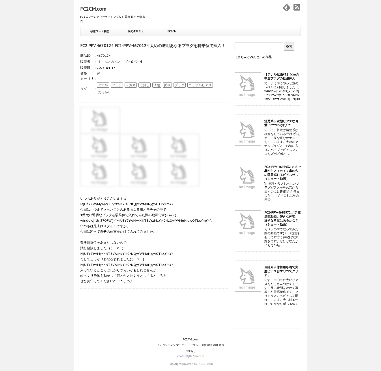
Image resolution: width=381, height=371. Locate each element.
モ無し (144, 85)
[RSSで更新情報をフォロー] (297, 7)
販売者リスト (136, 31)
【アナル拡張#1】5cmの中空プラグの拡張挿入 (281, 76)
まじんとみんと (109, 62)
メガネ (131, 85)
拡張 (167, 85)
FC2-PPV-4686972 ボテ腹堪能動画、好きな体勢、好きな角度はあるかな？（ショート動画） (282, 218)
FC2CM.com (93, 9)
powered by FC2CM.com (197, 363)
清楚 (156, 85)
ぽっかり (104, 92)
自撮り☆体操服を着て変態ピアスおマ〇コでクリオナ (281, 271)
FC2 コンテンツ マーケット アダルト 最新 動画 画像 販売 (190, 345)
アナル (103, 85)
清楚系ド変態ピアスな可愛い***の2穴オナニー (281, 123)
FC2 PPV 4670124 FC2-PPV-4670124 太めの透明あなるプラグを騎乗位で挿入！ (152, 45)
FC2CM (172, 31)
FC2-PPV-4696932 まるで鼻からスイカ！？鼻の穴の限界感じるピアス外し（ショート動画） (282, 173)
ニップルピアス (200, 85)
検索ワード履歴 (99, 31)
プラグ (180, 85)
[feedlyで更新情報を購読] (287, 7)
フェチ (117, 85)
